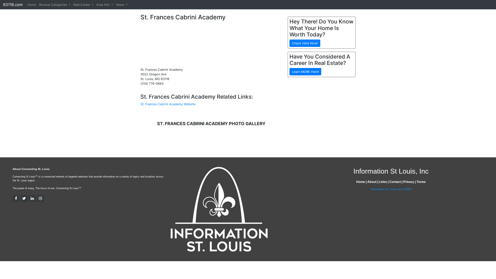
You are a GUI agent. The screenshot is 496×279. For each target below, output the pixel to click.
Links (383, 181)
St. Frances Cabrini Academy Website (167, 104)
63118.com (13, 4)
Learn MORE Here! (305, 72)
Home (31, 5)
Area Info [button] (103, 5)
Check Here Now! (305, 43)
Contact (395, 181)
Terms (421, 181)
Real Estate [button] (82, 5)
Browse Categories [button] (53, 5)
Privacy (408, 181)
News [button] (120, 5)
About (371, 181)
